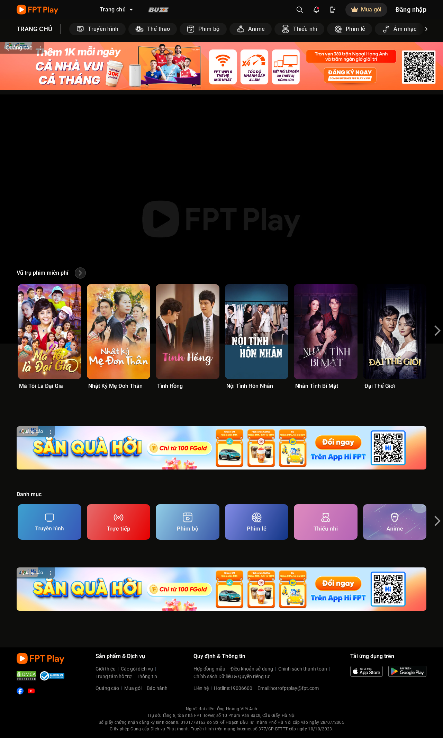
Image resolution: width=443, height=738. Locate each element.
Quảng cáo (107, 688)
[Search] (300, 10)
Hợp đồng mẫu (209, 669)
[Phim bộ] (187, 522)
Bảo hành (157, 688)
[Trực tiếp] (119, 522)
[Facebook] (20, 690)
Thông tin (147, 676)
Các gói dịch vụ (137, 669)
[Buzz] (158, 9)
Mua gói (133, 688)
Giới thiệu (106, 669)
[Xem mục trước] (69, 29)
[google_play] (407, 671)
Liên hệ (201, 688)
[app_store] (366, 671)
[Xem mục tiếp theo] (426, 29)
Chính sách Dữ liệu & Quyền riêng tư (231, 676)
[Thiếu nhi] (326, 522)
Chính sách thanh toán (302, 669)
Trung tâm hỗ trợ (114, 676)
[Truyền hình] (49, 522)
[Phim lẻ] (257, 522)
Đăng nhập (411, 9)
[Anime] (395, 522)
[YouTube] (31, 690)
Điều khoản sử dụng (251, 669)
